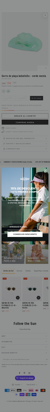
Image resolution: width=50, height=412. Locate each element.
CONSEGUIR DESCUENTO (25, 234)
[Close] (45, 171)
